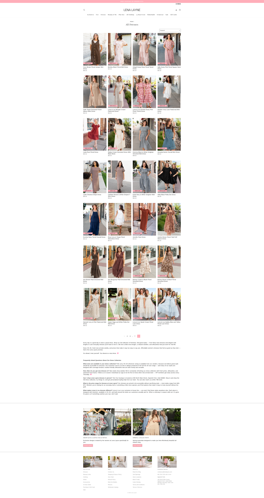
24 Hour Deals (87, 484)
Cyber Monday (137, 482)
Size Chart (111, 477)
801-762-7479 (161, 474)
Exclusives (90, 14)
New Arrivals (86, 469)
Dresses (103, 14)
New (97, 14)
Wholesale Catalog (113, 487)
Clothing (85, 477)
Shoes (85, 479)
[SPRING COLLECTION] (157, 421)
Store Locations (137, 477)
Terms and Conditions (139, 484)
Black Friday (136, 479)
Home (131, 21)
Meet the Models (112, 482)
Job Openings (136, 474)
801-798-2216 (161, 484)
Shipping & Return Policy (115, 474)
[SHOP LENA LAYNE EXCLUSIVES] (107, 421)
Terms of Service (137, 487)
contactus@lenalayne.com (165, 472)
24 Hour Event (140, 14)
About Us (135, 469)
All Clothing (130, 14)
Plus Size (121, 14)
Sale (167, 14)
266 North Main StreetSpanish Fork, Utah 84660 (165, 480)
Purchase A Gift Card (89, 487)
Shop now (88, 445)
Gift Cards (173, 14)
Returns (110, 484)
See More (137, 445)
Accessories (86, 482)
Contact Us (111, 472)
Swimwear (160, 14)
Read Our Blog (137, 472)
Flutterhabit (151, 14)
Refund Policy (112, 479)
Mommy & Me (112, 14)
